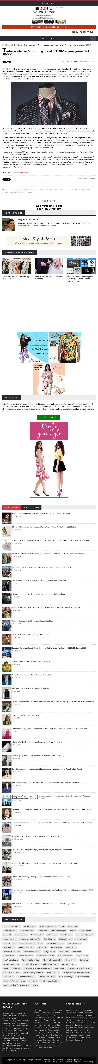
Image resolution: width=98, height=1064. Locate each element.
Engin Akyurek (81, 939)
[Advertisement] (49, 303)
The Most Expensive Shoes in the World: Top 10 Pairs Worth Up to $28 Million (44, 527)
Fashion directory (25, 1018)
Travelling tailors (47, 1012)
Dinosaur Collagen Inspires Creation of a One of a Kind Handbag (38, 594)
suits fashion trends (12, 972)
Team (61, 1062)
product (20, 192)
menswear (27, 189)
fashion (12, 192)
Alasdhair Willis (37, 935)
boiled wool (70, 947)
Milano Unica (9, 956)
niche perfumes (82, 977)
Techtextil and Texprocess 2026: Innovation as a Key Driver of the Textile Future (45, 863)
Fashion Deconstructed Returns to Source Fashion (32, 621)
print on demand (69, 964)
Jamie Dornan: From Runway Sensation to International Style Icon (39, 581)
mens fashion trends (55, 943)
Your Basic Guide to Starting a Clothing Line (16, 277)
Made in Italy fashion (12, 968)
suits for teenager (58, 930)
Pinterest (81, 32)
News (20, 45)
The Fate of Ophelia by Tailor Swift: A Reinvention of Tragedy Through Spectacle (45, 903)
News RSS (60, 1060)
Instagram (88, 32)
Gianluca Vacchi (65, 939)
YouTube (91, 32)
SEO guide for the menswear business (80, 1023)
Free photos (8, 977)
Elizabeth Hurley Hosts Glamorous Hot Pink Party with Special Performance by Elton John (49, 728)
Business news (29, 45)
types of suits (56, 947)
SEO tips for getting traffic (30, 939)
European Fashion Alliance (14, 981)
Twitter (77, 32)
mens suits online (65, 956)
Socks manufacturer (47, 977)
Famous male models (30, 960)
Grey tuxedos (49, 951)
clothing (62, 189)
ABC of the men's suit (74, 1012)
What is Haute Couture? (50, 981)
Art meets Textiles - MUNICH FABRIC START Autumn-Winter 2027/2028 (41, 567)
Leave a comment (20, 172)
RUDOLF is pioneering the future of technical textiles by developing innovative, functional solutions (53, 702)
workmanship (77, 189)
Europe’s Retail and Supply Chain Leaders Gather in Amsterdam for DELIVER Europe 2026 (49, 648)
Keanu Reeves (9, 943)
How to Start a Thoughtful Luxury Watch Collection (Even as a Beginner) (41, 513)
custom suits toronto (12, 926)
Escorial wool (71, 960)
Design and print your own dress (76, 972)
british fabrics (9, 947)
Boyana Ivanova (72, 61)
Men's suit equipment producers (47, 1022)
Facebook (73, 32)
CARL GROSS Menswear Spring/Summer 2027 (31, 634)
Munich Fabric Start (11, 964)
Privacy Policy (88, 1062)
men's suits (22, 1013)
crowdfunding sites (30, 964)
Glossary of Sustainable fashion (38, 968)
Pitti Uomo (77, 951)
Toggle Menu (50, 3)
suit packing (42, 947)
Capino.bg (32, 981)
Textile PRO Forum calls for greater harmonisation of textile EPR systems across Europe (48, 554)
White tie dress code (32, 951)
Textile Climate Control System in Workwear (30, 688)
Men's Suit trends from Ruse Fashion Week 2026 (32, 675)
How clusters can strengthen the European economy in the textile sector (80, 278)
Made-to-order (88, 1010)
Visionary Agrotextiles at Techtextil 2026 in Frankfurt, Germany (38, 755)
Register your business (49, 417)
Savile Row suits (74, 943)
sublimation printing (50, 964)
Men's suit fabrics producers (46, 1020)
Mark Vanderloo (10, 930)
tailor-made (38, 189)
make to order (66, 935)
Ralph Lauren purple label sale (52, 926)
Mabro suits (64, 951)
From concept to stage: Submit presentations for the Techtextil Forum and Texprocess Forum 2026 (52, 890)
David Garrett (49, 939)
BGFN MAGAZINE (8, 45)
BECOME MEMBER (49, 201)
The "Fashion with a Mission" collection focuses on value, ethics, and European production (49, 782)
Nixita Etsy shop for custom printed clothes (21, 985)
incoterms (84, 960)
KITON (51, 76)
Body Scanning (82, 956)
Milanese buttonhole (84, 935)
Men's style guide (9, 1018)
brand (47, 189)
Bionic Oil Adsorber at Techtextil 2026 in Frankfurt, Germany (37, 742)
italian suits (51, 935)
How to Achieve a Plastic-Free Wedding (49, 277)
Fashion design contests (33, 972)
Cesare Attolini (85, 930)
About (54, 1062)
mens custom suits (26, 947)
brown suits (73, 926)
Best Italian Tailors (25, 956)
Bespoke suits (80, 1040)
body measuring (65, 977)
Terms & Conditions (73, 1062)
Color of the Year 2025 (26, 977)
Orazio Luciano (21, 935)
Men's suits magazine (12, 1020)
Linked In (84, 32)
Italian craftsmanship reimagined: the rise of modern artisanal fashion (41, 876)
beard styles (60, 968)
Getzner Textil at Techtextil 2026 (25, 715)
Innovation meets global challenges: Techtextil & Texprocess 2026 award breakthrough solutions (52, 823)
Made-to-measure (73, 1010)
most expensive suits (45, 956)
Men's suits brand (11, 960)
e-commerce (30, 192)
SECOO (5, 69)
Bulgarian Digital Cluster (74, 1060)
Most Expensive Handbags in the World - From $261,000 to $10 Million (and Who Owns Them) (50, 540)
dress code (42, 930)
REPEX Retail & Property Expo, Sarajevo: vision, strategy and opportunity (42, 850)
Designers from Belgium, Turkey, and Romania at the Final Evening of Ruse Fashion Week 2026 (51, 809)
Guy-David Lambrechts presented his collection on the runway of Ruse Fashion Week (47, 769)
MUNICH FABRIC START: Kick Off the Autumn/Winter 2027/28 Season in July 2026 (46, 607)
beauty (73, 930)
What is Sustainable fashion (80, 968)
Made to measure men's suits (31, 943)
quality (53, 189)
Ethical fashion (53, 972)
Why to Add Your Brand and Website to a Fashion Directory (36, 836)
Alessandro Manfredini (52, 960)
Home (47, 1062)
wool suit (7, 935)
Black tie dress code (12, 951)
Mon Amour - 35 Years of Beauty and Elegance (31, 661)
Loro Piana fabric (27, 930)
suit (68, 189)
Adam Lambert (30, 926)
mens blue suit (9, 939)
